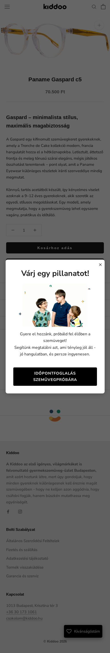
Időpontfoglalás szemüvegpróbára (55, 376)
